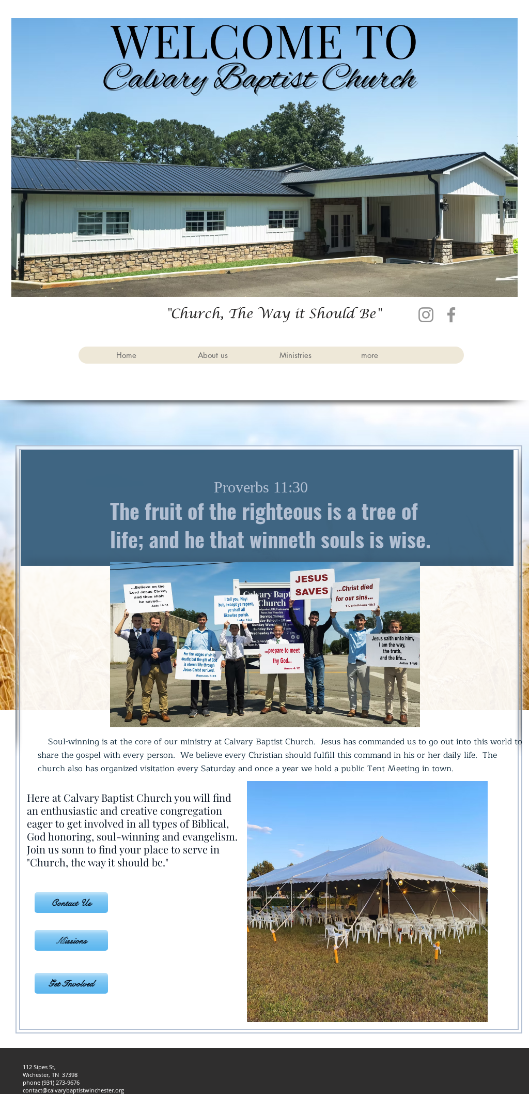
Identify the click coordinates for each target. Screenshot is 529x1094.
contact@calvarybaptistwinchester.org (73, 1090)
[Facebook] (451, 315)
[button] (230, 355)
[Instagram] (426, 315)
